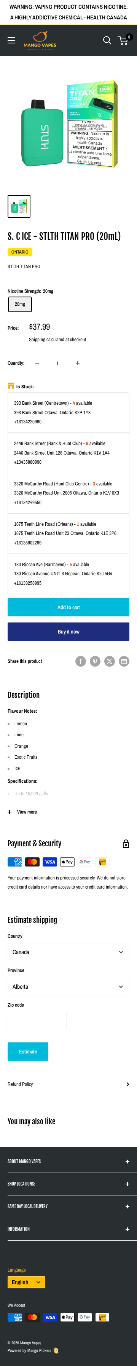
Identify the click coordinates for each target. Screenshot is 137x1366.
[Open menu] (11, 40)
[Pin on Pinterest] (95, 661)
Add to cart (68, 607)
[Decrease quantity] (37, 363)
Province (16, 970)
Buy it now (69, 631)
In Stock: (25, 386)
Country (15, 936)
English (20, 1282)
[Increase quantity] (78, 363)
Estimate (28, 1051)
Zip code (16, 1005)
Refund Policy (20, 1084)
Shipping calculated (46, 339)
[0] (123, 40)
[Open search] (107, 40)
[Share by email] (124, 661)
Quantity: (16, 363)
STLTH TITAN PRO (24, 266)
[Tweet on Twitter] (109, 661)
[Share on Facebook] (80, 661)
